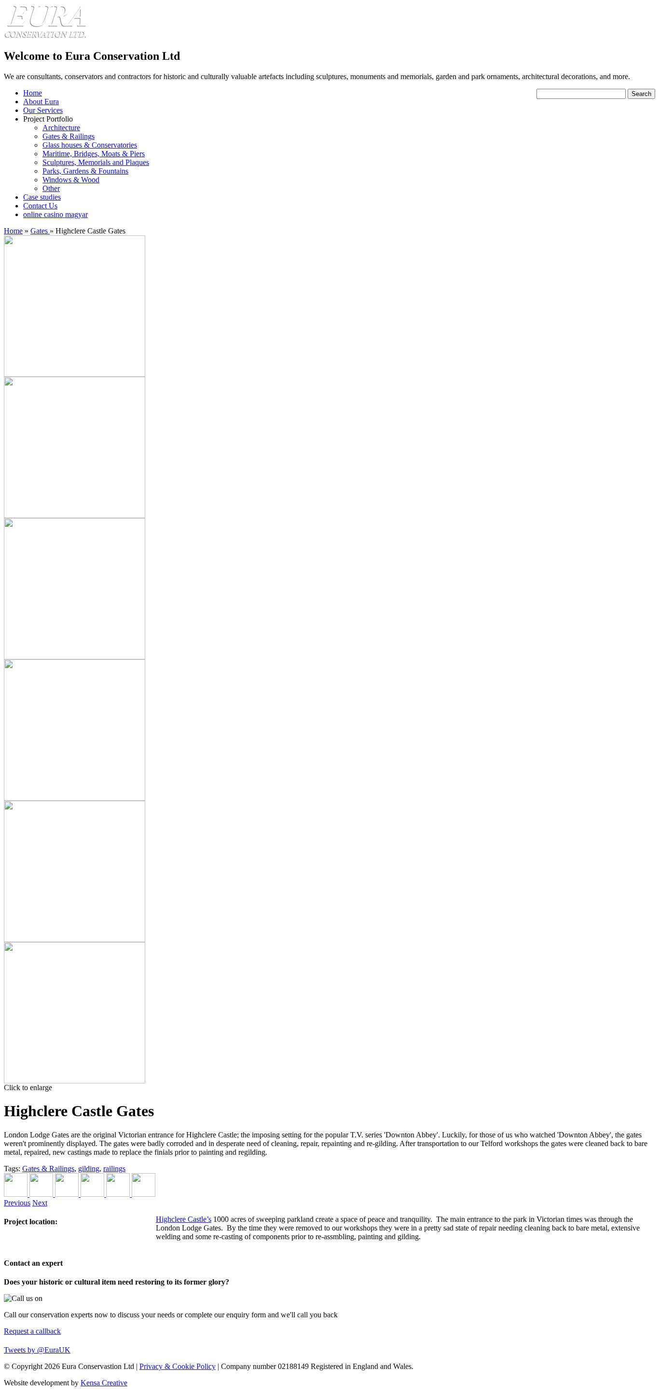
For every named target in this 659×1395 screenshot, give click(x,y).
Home (32, 93)
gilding (88, 1168)
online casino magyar (55, 214)
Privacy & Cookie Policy (177, 1366)
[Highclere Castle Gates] (74, 374)
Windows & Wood (70, 180)
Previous (17, 1203)
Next (39, 1203)
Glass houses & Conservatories (89, 145)
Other (51, 188)
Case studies (42, 197)
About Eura (41, 101)
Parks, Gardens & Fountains (85, 171)
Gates (40, 231)
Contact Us (40, 206)
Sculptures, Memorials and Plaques (95, 162)
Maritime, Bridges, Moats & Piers (93, 154)
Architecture (61, 127)
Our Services (43, 110)
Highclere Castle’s (183, 1219)
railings (114, 1168)
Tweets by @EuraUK (37, 1350)
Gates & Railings (68, 136)
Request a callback (32, 1331)
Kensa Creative (104, 1383)
